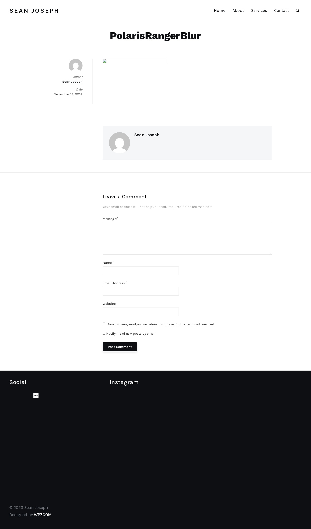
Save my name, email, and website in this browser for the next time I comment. (161, 324)
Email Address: (115, 283)
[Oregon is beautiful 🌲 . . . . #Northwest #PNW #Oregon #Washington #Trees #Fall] (186, 437)
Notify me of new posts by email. (131, 333)
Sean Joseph (34, 10)
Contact (281, 10)
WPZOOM (43, 514)
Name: (108, 262)
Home (219, 10)
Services (259, 10)
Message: (110, 218)
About (238, 10)
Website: (109, 304)
